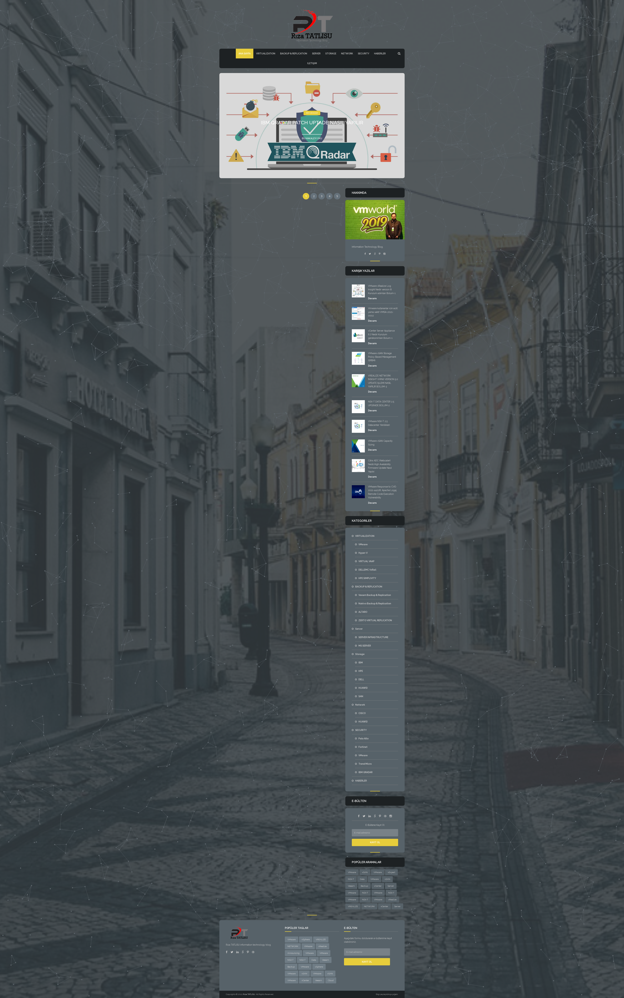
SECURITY (363, 53)
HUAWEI (363, 688)
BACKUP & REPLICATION (293, 53)
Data (362, 879)
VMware (363, 544)
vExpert (391, 872)
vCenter (378, 886)
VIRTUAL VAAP (366, 561)
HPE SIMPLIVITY (367, 578)
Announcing (293, 953)
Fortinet (362, 747)
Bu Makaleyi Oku (312, 138)
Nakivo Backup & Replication (374, 603)
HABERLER (380, 53)
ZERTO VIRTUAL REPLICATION (375, 620)
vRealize (392, 899)
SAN (360, 696)
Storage (330, 53)
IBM (360, 662)
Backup (364, 886)
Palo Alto (363, 738)
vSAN (365, 872)
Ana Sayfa (245, 53)
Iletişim (312, 63)
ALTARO (362, 612)
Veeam (351, 886)
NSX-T (351, 879)
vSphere (306, 939)
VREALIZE (353, 906)
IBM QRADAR (365, 772)
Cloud (331, 980)
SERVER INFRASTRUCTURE (373, 637)
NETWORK (369, 906)
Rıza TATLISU (249, 994)
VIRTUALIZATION (265, 53)
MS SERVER (364, 645)
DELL (361, 679)
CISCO (362, 713)
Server (316, 53)
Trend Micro (365, 764)
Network (347, 53)
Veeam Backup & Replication (374, 595)
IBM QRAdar (312, 113)
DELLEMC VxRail (367, 569)
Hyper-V (363, 553)
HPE (360, 671)
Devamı (372, 298)
